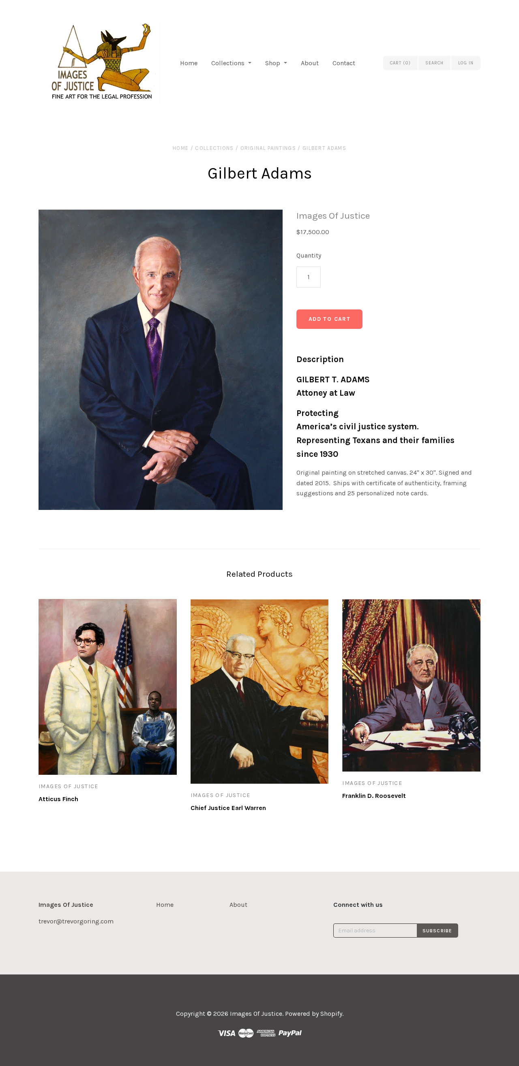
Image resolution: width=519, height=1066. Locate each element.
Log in (466, 63)
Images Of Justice (333, 215)
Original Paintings (268, 148)
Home (188, 63)
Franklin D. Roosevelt (374, 796)
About (310, 63)
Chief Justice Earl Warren (228, 808)
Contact (343, 63)
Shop (272, 63)
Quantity (308, 255)
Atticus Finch (58, 799)
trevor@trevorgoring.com (76, 921)
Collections (227, 63)
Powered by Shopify (313, 1013)
